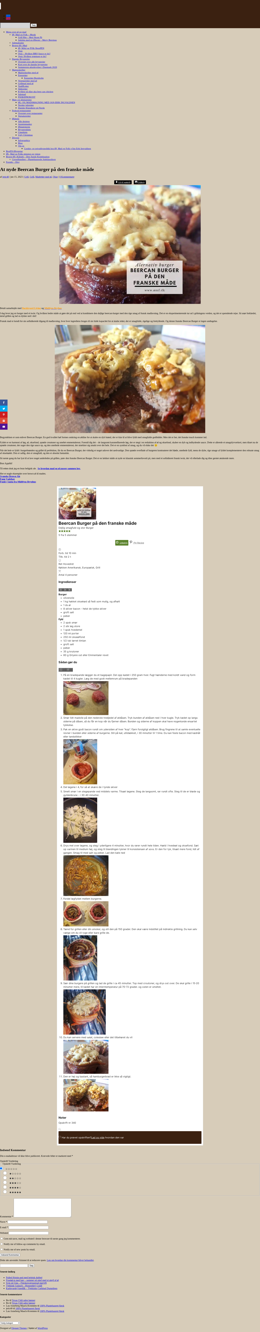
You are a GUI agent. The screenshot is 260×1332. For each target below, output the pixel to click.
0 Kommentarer (66, 177)
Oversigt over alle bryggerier (31, 62)
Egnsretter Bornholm (34, 78)
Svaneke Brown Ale (10, 476)
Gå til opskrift (124, 182)
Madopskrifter (18, 70)
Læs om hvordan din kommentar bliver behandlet (70, 1260)
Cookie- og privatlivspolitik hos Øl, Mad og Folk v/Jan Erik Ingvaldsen (57, 148)
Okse (55, 177)
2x (65, 590)
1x (61, 590)
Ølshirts (15, 119)
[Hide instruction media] (69, 670)
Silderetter (23, 89)
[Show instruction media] (62, 670)
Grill (26, 177)
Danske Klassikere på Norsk (31, 108)
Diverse (15, 137)
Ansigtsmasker (25, 124)
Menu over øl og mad (16, 32)
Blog (20, 143)
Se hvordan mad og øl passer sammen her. (59, 468)
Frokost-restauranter (21, 110)
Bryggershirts (24, 129)
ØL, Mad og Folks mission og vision (23, 154)
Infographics (24, 140)
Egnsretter (23, 75)
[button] (60, 531)
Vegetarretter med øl (27, 81)
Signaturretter (24, 116)
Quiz (20, 51)
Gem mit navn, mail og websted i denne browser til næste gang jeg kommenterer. (42, 1238)
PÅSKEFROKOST (26, 97)
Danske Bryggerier (21, 59)
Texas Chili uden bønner (23, 1300)
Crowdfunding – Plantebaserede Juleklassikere (34, 159)
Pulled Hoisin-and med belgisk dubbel (24, 1277)
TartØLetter (23, 86)
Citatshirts (22, 132)
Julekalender (18, 43)
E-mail (4, 1227)
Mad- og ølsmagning (22, 100)
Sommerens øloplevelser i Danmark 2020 (37, 67)
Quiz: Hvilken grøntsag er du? (32, 56)
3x (69, 590)
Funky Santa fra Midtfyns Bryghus (18, 481)
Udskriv (141, 182)
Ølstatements (24, 127)
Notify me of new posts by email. (19, 1249)
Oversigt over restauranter (30, 113)
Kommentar (6, 1216)
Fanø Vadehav (7, 479)
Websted (4, 1233)
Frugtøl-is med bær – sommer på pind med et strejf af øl (32, 1280)
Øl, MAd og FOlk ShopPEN (31, 48)
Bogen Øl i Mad (19, 45)
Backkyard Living (31, 308)
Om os (21, 146)
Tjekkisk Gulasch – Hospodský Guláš (24, 1285)
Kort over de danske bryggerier (33, 64)
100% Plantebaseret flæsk (52, 1305)
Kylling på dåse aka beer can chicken (35, 91)
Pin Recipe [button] (138, 542)
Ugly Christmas (25, 135)
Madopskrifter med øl (28, 72)
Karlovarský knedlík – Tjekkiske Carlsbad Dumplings (31, 1288)
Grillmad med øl (25, 83)
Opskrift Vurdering (9, 1161)
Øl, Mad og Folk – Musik (24, 34)
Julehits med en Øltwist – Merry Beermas (37, 40)
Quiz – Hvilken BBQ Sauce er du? (34, 53)
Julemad (22, 94)
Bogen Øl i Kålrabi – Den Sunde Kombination (28, 156)
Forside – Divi (12, 162)
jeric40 (5, 177)
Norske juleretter (26, 105)
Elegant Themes (19, 1328)
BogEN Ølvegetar (14, 151)
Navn (3, 1222)
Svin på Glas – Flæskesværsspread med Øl (26, 1283)
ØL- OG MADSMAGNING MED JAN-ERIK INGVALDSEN (46, 102)
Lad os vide (97, 1137)
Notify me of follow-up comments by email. (24, 1244)
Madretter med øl (43, 177)
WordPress (42, 1328)
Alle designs (24, 121)
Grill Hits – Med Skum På (30, 37)
